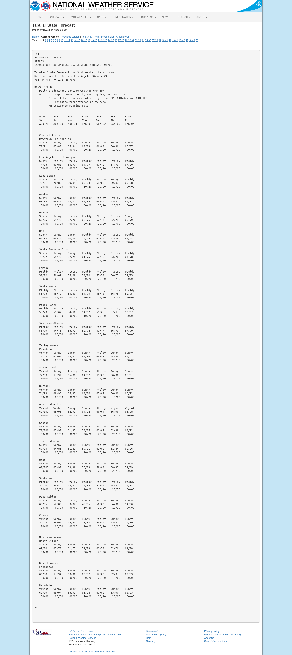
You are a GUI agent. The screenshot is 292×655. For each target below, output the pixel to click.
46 (183, 40)
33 (139, 40)
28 (122, 40)
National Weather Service (82, 637)
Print (96, 36)
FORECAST (55, 17)
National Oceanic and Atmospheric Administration (95, 634)
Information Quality (156, 634)
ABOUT (200, 17)
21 (99, 40)
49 (193, 40)
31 (132, 40)
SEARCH (183, 17)
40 (163, 40)
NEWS (166, 17)
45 (180, 40)
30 (129, 40)
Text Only (87, 36)
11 (65, 40)
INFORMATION (123, 17)
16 (82, 40)
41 (166, 40)
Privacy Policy (211, 631)
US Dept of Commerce (81, 631)
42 (170, 40)
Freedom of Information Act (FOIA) (222, 634)
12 (68, 40)
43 (173, 40)
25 (112, 40)
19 (92, 40)
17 (85, 40)
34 (143, 40)
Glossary (151, 641)
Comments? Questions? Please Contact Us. (92, 651)
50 (197, 40)
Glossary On (123, 36)
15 (78, 40)
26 (116, 40)
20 (95, 40)
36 (149, 40)
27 (119, 40)
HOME (39, 17)
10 (62, 40)
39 (160, 40)
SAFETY (102, 17)
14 (75, 40)
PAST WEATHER (79, 17)
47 (187, 40)
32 (136, 40)
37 (153, 40)
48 (190, 40)
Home (35, 36)
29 (126, 40)
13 (72, 40)
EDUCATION (147, 17)
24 (109, 40)
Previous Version (70, 36)
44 (176, 40)
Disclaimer (152, 631)
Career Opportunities (215, 641)
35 (146, 40)
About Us (209, 637)
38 (156, 40)
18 (89, 40)
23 (105, 40)
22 (102, 40)
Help (148, 637)
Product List (107, 36)
